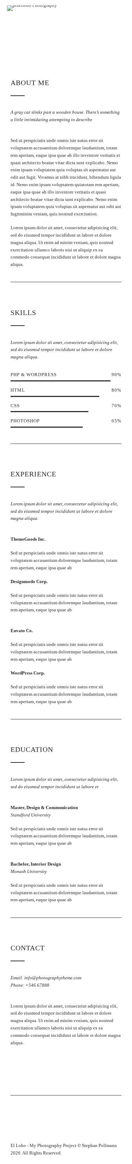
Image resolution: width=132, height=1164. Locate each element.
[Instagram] (58, 1069)
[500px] (72, 1069)
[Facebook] (17, 1069)
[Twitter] (31, 1069)
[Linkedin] (45, 1069)
